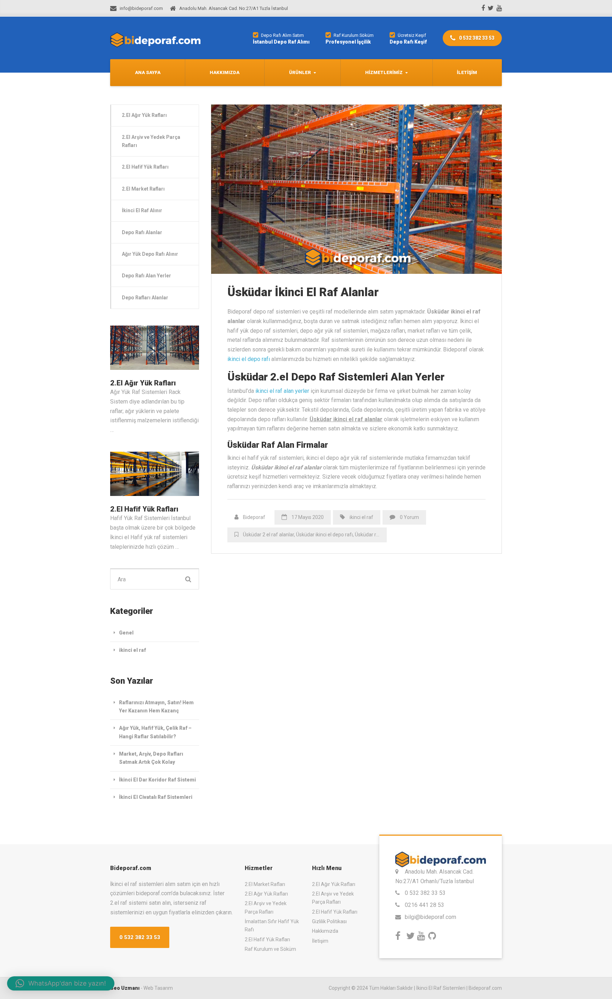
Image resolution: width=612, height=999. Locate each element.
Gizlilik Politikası (329, 921)
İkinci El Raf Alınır (142, 210)
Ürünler (300, 72)
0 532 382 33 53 (476, 38)
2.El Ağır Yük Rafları (144, 115)
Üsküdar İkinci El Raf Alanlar (303, 292)
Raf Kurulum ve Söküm (270, 949)
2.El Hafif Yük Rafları (145, 167)
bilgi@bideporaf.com (430, 917)
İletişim (467, 72)
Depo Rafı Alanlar (142, 232)
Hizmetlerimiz (384, 72)
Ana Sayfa (147, 72)
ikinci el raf (361, 517)
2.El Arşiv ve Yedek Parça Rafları (151, 141)
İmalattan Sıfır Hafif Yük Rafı (272, 925)
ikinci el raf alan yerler (282, 391)
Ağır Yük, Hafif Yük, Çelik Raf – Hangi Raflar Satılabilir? (155, 732)
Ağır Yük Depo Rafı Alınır (150, 254)
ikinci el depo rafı (248, 359)
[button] (60, 983)
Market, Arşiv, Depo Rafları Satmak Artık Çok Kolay (151, 758)
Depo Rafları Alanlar (145, 297)
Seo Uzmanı (125, 988)
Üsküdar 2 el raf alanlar (268, 534)
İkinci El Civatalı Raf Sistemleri (155, 797)
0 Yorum (409, 517)
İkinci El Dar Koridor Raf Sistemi (157, 780)
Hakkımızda (224, 72)
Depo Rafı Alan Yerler (146, 275)
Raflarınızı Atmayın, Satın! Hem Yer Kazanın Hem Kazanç (156, 706)
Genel (126, 633)
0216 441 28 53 (424, 905)
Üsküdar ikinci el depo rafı (324, 534)
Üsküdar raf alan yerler (380, 534)
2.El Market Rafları (143, 189)
